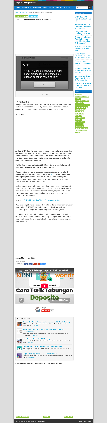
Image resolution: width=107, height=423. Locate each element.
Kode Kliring (79, 111)
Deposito (86, 105)
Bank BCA (67, 7)
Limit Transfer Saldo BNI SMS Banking (36, 339)
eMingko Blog (41, 421)
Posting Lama (68, 416)
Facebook (28, 264)
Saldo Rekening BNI (81, 128)
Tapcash (78, 130)
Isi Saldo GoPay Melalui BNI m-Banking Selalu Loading (42, 346)
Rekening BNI (79, 126)
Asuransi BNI (79, 96)
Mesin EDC (78, 119)
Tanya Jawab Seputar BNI (25, 3)
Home (18, 7)
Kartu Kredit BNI (80, 109)
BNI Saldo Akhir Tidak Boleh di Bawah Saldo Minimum (83, 85)
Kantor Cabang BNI (81, 107)
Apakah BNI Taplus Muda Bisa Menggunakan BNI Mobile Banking (46, 322)
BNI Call (78, 98)
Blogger (81, 421)
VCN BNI (77, 132)
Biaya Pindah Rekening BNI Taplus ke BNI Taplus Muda (83, 56)
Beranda (46, 416)
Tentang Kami (26, 7)
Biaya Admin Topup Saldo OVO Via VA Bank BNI (40, 354)
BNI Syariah (78, 105)
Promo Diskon (79, 122)
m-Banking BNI (33, 16)
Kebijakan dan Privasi (40, 7)
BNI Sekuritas (79, 102)
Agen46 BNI (78, 94)
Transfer (85, 130)
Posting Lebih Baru (22, 416)
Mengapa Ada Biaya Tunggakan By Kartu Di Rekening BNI (82, 78)
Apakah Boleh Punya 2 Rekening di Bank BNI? (83, 48)
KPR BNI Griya (79, 113)
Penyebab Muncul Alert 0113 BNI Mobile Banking (83, 63)
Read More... (36, 325)
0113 (53, 174)
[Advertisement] (44, 36)
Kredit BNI (78, 115)
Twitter (43, 264)
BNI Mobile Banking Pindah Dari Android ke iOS (42, 200)
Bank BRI (59, 7)
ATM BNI (86, 96)
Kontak (51, 7)
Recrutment (79, 124)
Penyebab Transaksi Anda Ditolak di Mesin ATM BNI (83, 71)
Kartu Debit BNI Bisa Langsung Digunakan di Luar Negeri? (83, 26)
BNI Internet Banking (82, 100)
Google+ (36, 264)
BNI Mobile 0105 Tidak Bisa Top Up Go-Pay (83, 19)
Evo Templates (88, 421)
